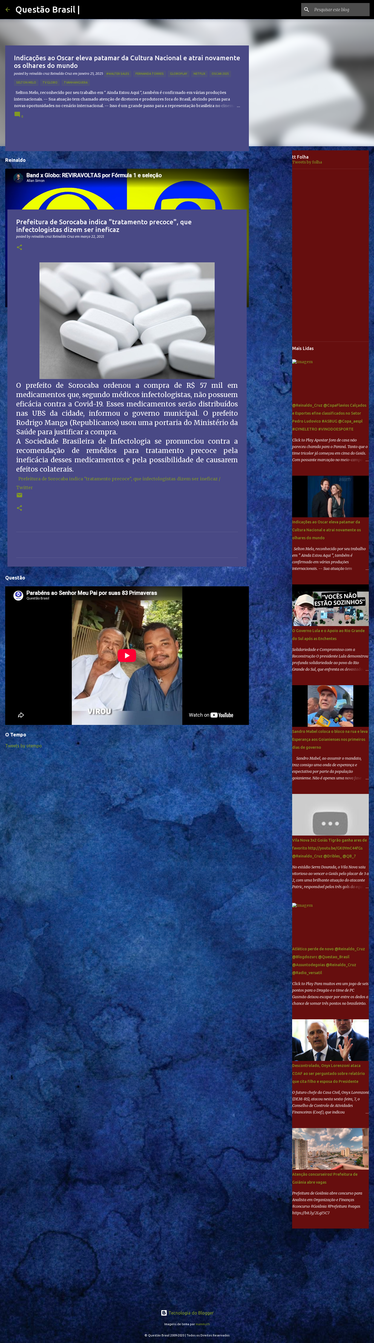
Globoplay (178, 73)
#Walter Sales (117, 73)
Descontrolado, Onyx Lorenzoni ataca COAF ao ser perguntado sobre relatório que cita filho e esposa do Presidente (328, 1073)
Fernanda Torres (150, 73)
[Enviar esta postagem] (19, 497)
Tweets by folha (307, 162)
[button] (19, 247)
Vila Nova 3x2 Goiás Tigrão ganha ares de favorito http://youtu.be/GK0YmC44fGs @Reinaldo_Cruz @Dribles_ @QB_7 (329, 848)
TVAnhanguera (76, 82)
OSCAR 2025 (220, 73)
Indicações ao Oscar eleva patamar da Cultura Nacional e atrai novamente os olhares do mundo (326, 530)
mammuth (203, 1324)
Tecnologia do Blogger (190, 1312)
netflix (199, 73)
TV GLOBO (49, 82)
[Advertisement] (274, 236)
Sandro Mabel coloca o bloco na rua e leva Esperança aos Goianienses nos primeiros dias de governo (330, 739)
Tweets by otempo (23, 745)
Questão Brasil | (47, 9)
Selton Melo (26, 82)
